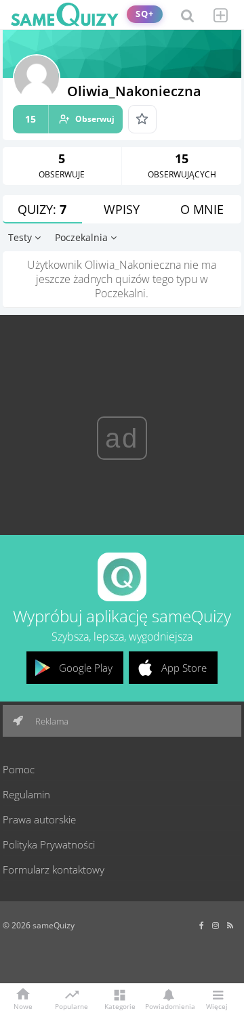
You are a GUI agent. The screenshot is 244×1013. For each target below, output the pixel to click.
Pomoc (19, 769)
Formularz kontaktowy (53, 869)
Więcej (217, 1005)
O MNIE (202, 209)
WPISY (122, 209)
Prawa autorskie (39, 819)
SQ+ (145, 14)
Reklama (50, 721)
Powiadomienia (168, 1005)
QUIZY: (42, 209)
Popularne (71, 1005)
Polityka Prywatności (49, 844)
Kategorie (120, 1005)
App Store (184, 667)
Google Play (86, 667)
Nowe (23, 1005)
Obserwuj (70, 118)
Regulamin (26, 794)
